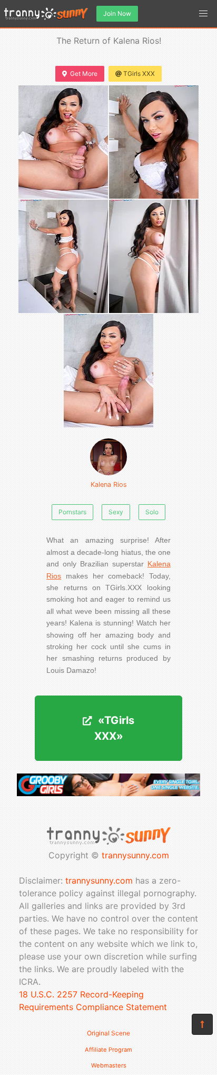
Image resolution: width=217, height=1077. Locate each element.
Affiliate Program (108, 1049)
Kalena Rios (109, 484)
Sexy (115, 512)
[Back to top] (202, 1024)
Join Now (117, 13)
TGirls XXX (139, 73)
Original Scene (108, 1033)
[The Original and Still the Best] (108, 793)
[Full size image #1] (154, 142)
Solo (152, 512)
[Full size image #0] (63, 142)
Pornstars (72, 512)
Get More (83, 73)
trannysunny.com (135, 855)
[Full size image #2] (63, 256)
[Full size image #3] (154, 256)
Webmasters (108, 1065)
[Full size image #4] (108, 370)
